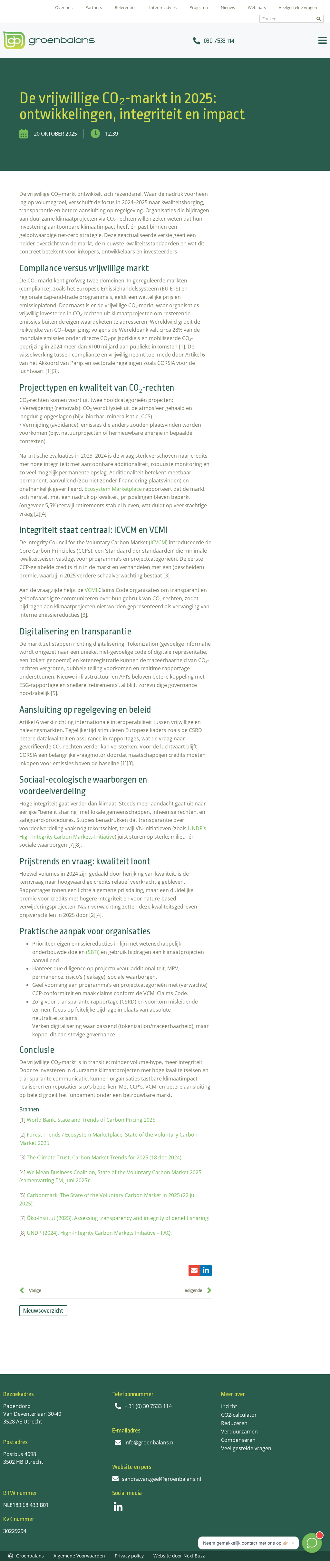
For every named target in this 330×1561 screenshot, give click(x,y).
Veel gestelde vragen (246, 1448)
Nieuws (228, 7)
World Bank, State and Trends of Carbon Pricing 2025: (92, 1119)
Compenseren (238, 1439)
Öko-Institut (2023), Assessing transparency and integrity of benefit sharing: (119, 1218)
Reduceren (234, 1423)
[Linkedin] (118, 1507)
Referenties (125, 7)
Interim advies (163, 7)
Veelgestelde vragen (298, 7)
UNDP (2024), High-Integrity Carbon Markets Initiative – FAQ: (99, 1232)
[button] (194, 1270)
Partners (93, 7)
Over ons (64, 7)
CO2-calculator (239, 1414)
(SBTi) (93, 952)
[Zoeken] (318, 18)
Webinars (257, 7)
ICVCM (158, 542)
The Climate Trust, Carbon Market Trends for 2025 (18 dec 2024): (105, 1157)
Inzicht (229, 1406)
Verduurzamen (239, 1431)
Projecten (198, 7)
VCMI (91, 590)
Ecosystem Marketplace (113, 488)
